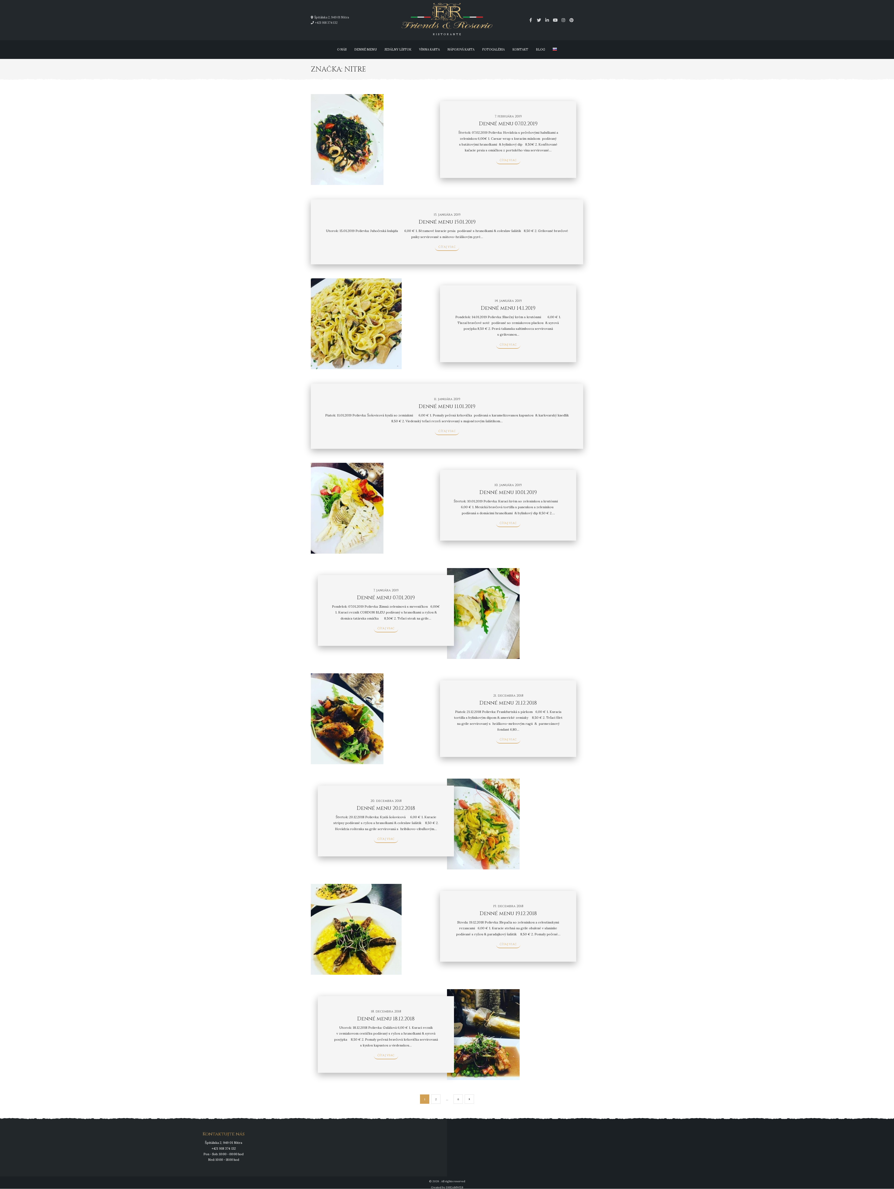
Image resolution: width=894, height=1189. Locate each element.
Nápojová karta (460, 49)
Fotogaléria (493, 49)
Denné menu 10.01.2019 (508, 492)
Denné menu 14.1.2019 (508, 308)
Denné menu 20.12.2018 (386, 808)
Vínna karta (429, 49)
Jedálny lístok (397, 49)
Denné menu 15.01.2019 (447, 222)
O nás (342, 49)
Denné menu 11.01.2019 (447, 406)
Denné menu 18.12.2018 (386, 1018)
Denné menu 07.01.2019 (386, 597)
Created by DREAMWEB (447, 1187)
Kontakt (520, 49)
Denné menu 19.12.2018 (508, 913)
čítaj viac (508, 160)
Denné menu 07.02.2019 (508, 123)
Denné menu (365, 49)
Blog (540, 49)
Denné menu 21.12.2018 (508, 703)
